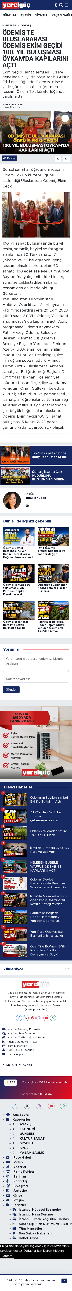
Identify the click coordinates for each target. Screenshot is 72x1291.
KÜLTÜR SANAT (32, 1138)
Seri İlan (19, 1176)
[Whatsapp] (53, 1018)
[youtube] (51, 1106)
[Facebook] (19, 1018)
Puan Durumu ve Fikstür (22, 1041)
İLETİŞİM (11, 1064)
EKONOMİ (27, 1129)
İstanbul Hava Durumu (21, 1033)
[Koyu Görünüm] (56, 5)
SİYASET (41, 15)
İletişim (18, 1200)
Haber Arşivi (15, 1054)
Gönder (11, 689)
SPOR (23, 1148)
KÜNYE (27, 1064)
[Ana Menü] (66, 5)
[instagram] (39, 1106)
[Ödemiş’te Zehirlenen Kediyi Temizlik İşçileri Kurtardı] (53, 573)
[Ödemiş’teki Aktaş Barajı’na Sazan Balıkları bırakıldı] (19, 610)
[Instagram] (39, 1018)
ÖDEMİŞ (26, 25)
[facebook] (15, 1106)
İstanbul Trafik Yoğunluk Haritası (27, 1037)
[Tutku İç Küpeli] (12, 500)
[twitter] (27, 1106)
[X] (26, 1018)
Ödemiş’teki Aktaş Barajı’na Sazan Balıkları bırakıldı (15, 625)
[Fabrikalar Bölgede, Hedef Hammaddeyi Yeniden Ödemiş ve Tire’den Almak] (53, 610)
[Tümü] (67, 969)
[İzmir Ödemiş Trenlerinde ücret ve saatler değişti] (53, 536)
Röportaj (20, 1181)
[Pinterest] (33, 1018)
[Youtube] (46, 1018)
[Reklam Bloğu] (36, 742)
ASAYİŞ (25, 15)
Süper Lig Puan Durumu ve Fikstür (45, 1224)
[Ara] (61, 5)
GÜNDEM (9, 15)
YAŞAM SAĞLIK (31, 1152)
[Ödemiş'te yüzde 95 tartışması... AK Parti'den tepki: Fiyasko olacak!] (19, 573)
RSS (12, 1082)
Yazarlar (19, 1167)
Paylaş (11, 158)
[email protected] (36, 1009)
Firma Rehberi (24, 1171)
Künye (17, 1195)
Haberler (9, 25)
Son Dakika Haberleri (21, 1050)
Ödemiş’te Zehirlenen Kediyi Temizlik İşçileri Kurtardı (52, 588)
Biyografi (20, 1186)
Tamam (7, 1256)
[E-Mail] (27, 506)
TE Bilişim (46, 1094)
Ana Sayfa (21, 1114)
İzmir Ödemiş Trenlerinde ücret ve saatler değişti (51, 551)
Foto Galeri (22, 1157)
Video (18, 1162)
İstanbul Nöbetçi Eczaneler (25, 1029)
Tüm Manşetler (17, 1046)
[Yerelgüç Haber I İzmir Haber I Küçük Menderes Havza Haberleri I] (16, 5)
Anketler (20, 1190)
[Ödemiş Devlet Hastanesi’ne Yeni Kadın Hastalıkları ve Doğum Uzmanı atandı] (19, 536)
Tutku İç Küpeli (35, 497)
